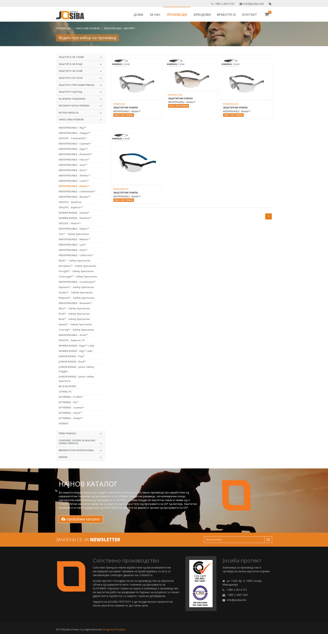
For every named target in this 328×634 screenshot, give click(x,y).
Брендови (202, 15)
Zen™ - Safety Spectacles (74, 234)
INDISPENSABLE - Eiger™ (73, 149)
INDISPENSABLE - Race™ (73, 170)
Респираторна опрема (74, 105)
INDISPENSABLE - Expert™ (74, 228)
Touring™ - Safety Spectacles (76, 329)
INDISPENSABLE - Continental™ (77, 191)
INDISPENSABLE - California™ (76, 255)
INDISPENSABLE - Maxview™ (75, 303)
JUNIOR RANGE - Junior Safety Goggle (76, 369)
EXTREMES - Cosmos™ (71, 407)
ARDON (63, 457)
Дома (138, 15)
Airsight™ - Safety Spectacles (76, 271)
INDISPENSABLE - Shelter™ (74, 175)
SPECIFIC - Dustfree (70, 202)
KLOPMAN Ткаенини (72, 98)
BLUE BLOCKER (67, 386)
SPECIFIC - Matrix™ (70, 223)
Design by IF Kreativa (114, 629)
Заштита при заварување (76, 85)
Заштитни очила (125, 107)
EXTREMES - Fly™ (69, 402)
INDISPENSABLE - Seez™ (73, 165)
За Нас (155, 15)
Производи (177, 15)
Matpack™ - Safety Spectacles (77, 297)
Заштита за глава (71, 57)
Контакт (249, 15)
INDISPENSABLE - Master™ (119, 28)
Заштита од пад (70, 91)
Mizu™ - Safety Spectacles (74, 308)
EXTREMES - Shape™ (71, 418)
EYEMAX (63, 423)
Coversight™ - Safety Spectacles (78, 276)
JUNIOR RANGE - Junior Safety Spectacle (76, 379)
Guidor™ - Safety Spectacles (76, 292)
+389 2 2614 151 (224, 4)
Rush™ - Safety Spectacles (74, 319)
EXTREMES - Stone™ (70, 413)
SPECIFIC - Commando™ (73, 138)
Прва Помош (67, 433)
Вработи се (226, 15)
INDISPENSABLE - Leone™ (74, 180)
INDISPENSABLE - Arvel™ (73, 335)
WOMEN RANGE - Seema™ (74, 212)
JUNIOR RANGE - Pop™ (72, 356)
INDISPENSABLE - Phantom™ (75, 154)
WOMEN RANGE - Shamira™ (75, 218)
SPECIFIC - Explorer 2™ (72, 340)
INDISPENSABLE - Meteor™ (74, 239)
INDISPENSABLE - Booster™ (75, 196)
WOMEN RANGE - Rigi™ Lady (75, 351)
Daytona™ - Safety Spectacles (76, 287)
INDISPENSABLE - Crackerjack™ (77, 281)
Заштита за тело (71, 78)
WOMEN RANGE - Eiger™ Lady (76, 345)
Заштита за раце (70, 64)
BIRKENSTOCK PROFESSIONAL (76, 450)
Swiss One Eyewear (88, 28)
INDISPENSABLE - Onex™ (73, 250)
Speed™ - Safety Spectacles (75, 324)
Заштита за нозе (71, 71)
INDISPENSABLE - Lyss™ (72, 244)
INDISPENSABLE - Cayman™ (75, 143)
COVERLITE (65, 391)
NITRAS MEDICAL (69, 112)
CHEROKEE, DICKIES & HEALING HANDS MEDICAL (77, 442)
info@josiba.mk (253, 4)
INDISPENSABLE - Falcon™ (74, 159)
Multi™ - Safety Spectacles (74, 260)
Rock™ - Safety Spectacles (74, 313)
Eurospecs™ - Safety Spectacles (77, 266)
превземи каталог (82, 519)
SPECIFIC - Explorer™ (71, 207)
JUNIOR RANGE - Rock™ (72, 361)
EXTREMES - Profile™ (71, 397)
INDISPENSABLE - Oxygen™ (75, 133)
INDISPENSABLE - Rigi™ (72, 127)
